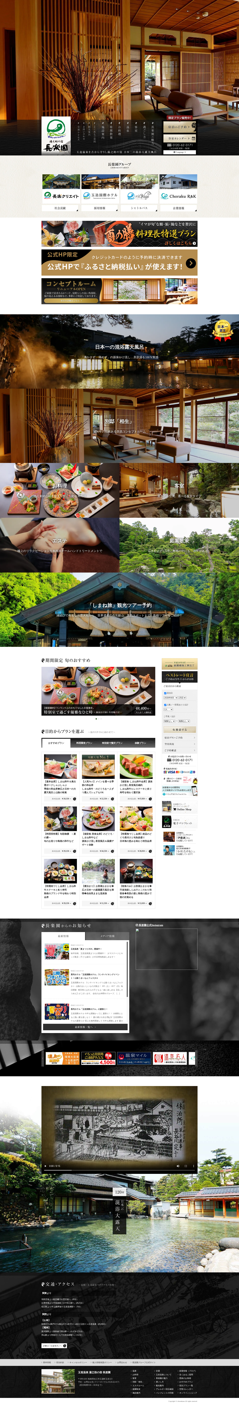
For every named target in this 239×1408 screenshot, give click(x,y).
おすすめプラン (56, 743)
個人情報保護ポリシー (102, 1362)
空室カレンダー (186, 1389)
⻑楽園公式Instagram (150, 925)
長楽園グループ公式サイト (144, 1362)
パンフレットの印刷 (164, 1393)
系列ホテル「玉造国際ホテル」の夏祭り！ (89, 1009)
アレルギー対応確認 (164, 1389)
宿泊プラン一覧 (186, 1385)
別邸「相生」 (138, 1382)
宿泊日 (170, 693)
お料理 (135, 1375)
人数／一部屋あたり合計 (177, 705)
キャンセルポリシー (78, 1362)
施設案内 (136, 1393)
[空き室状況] (179, 742)
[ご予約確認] (179, 748)
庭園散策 (136, 1389)
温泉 (134, 1371)
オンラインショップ (188, 1393)
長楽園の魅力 (162, 1378)
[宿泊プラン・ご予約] (179, 736)
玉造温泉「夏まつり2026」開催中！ (86, 949)
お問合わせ (122, 1362)
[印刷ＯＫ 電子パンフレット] (180, 817)
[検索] (180, 728)
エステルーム (138, 1385)
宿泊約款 (60, 1362)
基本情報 (47, 1362)
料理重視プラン (84, 743)
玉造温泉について (164, 1375)
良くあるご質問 (186, 1375)
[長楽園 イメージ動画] (119, 1130)
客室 (134, 1378)
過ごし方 (160, 1382)
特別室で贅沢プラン (112, 743)
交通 (158, 1371)
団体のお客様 (185, 1378)
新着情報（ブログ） (188, 1371)
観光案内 (160, 1385)
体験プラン (140, 743)
